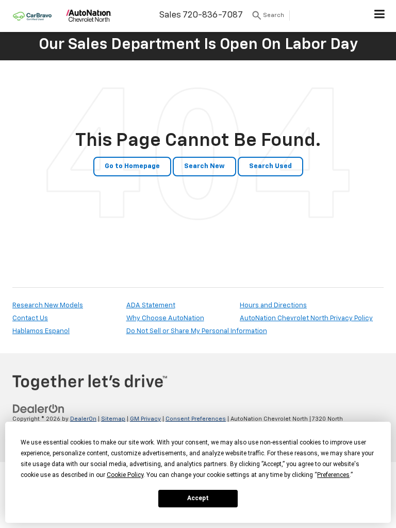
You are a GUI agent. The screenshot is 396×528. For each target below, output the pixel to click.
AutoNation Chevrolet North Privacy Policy (306, 318)
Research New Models (47, 305)
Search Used (270, 166)
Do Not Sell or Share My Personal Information (196, 331)
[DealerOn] (38, 408)
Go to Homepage (132, 166)
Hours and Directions (273, 305)
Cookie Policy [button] (125, 474)
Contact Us (30, 318)
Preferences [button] (333, 474)
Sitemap (113, 419)
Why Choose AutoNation (165, 318)
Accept (198, 498)
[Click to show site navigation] (380, 16)
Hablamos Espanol (41, 331)
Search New (204, 166)
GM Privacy (145, 419)
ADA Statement (150, 305)
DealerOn (83, 419)
